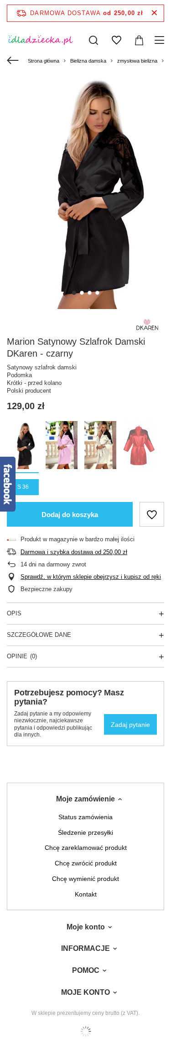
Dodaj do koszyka (69, 514)
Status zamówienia (85, 817)
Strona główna (43, 61)
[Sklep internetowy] (85, 1031)
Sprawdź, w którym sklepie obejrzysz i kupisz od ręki (91, 576)
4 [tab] (97, 293)
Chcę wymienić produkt (85, 878)
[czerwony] (139, 446)
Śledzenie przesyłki (85, 832)
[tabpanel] (85, 190)
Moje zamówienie (85, 799)
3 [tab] (90, 293)
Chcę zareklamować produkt (86, 847)
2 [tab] (82, 293)
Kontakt (86, 894)
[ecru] (100, 446)
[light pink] (62, 446)
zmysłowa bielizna (137, 61)
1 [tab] (74, 293)
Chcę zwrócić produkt (86, 863)
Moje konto (86, 927)
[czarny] (23, 446)
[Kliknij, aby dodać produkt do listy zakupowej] (152, 514)
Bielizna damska (88, 61)
